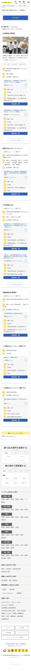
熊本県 (17, 555)
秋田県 (21, 499)
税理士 (3, 568)
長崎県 (12, 555)
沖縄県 (8, 558)
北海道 (3, 499)
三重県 (17, 527)
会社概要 (22, 627)
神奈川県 (3, 519)
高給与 (3, 616)
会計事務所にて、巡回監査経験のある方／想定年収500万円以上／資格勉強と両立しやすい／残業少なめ (15, 225)
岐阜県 (3, 527)
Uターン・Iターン (16, 602)
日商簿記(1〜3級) (5, 571)
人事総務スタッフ (8, 360)
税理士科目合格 (17, 568)
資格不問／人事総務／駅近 (10, 357)
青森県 (7, 499)
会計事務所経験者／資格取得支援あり (13, 313)
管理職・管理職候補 (17, 613)
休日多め (11, 605)
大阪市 (24, 6)
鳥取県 (3, 545)
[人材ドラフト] (6, 2)
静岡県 (7, 527)
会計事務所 (4, 580)
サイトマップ (21, 632)
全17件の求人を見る (15, 284)
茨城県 (3, 517)
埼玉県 (17, 517)
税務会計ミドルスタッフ (10, 177)
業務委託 (19, 593)
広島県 (17, 545)
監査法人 (15, 580)
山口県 (21, 545)
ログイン (20, 3)
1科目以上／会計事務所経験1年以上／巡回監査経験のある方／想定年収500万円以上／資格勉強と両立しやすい (15, 256)
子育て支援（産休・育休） (8, 610)
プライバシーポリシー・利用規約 (15, 637)
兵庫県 (7, 482)
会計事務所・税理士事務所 (8, 607)
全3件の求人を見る (15, 140)
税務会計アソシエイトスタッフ (12, 114)
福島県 (3, 502)
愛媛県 (7, 547)
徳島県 (26, 545)
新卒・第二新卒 (21, 610)
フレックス (4, 605)
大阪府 (20, 6)
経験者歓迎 (20, 616)
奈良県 (15, 482)
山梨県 (21, 509)
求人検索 (16, 3)
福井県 (17, 509)
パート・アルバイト (7, 593)
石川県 (12, 509)
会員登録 (24, 3)
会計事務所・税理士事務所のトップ (9, 6)
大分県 (21, 555)
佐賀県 (7, 555)
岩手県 (12, 499)
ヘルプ (8, 627)
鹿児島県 (3, 558)
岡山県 (12, 545)
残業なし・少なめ (6, 613)
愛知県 (12, 527)
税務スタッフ (7, 403)
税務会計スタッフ (8, 85)
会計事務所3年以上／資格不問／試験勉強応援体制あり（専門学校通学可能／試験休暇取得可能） (15, 173)
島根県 (7, 545)
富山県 (7, 509)
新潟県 (3, 509)
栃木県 (7, 517)
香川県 (3, 547)
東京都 (26, 517)
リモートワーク (5, 602)
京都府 (15, 478)
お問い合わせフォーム (15, 657)
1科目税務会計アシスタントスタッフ (13, 261)
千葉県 (21, 517)
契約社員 (12, 589)
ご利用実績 (8, 632)
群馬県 (12, 517)
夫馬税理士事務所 (9, 33)
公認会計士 (9, 568)
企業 (10, 580)
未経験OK (13, 616)
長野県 (26, 509)
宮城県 (17, 499)
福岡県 (3, 555)
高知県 (12, 547)
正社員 (8, 456)
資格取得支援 (5, 619)
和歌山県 (24, 482)
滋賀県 (7, 478)
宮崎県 (26, 555)
